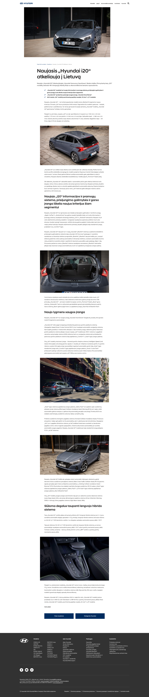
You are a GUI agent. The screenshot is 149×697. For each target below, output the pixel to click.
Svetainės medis (124, 691)
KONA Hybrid (38, 651)
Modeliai (92, 3)
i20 (34, 649)
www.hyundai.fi (45, 681)
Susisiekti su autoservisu (116, 648)
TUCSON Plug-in (52, 657)
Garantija (89, 642)
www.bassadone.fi (58, 682)
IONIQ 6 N (37, 642)
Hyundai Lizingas (91, 649)
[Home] (26, 4)
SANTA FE (37, 648)
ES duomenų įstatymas (89, 691)
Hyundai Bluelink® (91, 651)
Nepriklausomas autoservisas (118, 653)
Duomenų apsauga (76, 691)
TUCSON (50, 653)
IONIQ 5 (49, 646)
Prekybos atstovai (114, 642)
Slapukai (66, 691)
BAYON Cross (38, 657)
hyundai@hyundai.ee (55, 679)
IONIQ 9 (49, 651)
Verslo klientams (68, 644)
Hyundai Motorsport (69, 660)
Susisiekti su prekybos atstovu (118, 646)
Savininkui (117, 3)
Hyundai (123, 3)
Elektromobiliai (67, 651)
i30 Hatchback (38, 653)
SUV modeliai (67, 655)
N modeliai (66, 657)
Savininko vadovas (68, 649)
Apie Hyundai (67, 642)
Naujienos (49, 64)
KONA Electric (38, 646)
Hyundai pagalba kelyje (93, 644)
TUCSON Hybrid (52, 655)
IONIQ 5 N (50, 648)
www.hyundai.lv (64, 681)
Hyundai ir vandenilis (69, 659)
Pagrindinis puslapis (41, 64)
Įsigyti (98, 3)
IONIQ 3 (49, 644)
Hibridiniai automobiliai (70, 653)
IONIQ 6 (49, 649)
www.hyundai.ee (54, 681)
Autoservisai (113, 644)
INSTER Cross (51, 642)
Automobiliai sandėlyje (107, 3)
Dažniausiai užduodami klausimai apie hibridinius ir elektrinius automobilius (94, 655)
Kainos (65, 648)
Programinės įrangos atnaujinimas (92, 647)
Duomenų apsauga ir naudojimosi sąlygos (107, 691)
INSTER (36, 644)
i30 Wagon (37, 655)
